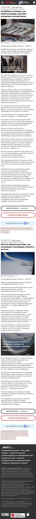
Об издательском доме (10, 450)
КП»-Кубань (25, 53)
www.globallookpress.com (18, 43)
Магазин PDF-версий (17, 453)
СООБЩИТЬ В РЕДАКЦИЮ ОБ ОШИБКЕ (14, 463)
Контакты (20, 458)
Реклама (4, 453)
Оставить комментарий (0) (18, 215)
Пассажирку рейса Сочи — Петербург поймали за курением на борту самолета (16, 344)
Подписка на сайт (8, 458)
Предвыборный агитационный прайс (15, 460)
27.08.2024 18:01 (5, 7)
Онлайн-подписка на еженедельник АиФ (17, 455)
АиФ (15, 276)
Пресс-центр (25, 450)
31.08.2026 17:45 (5, 240)
